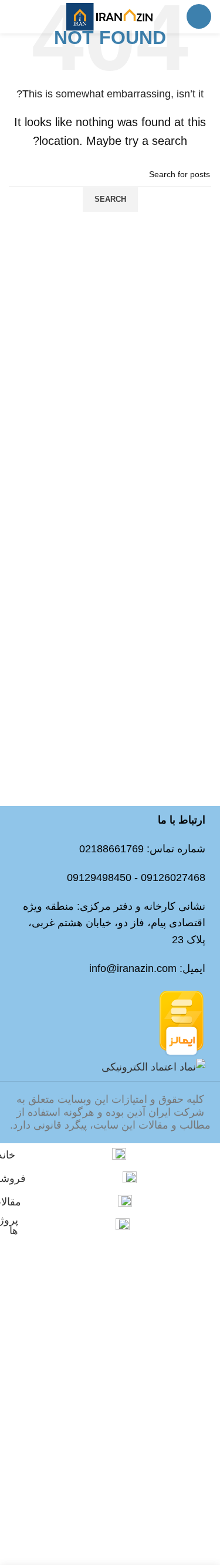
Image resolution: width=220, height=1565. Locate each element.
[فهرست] (199, 16)
